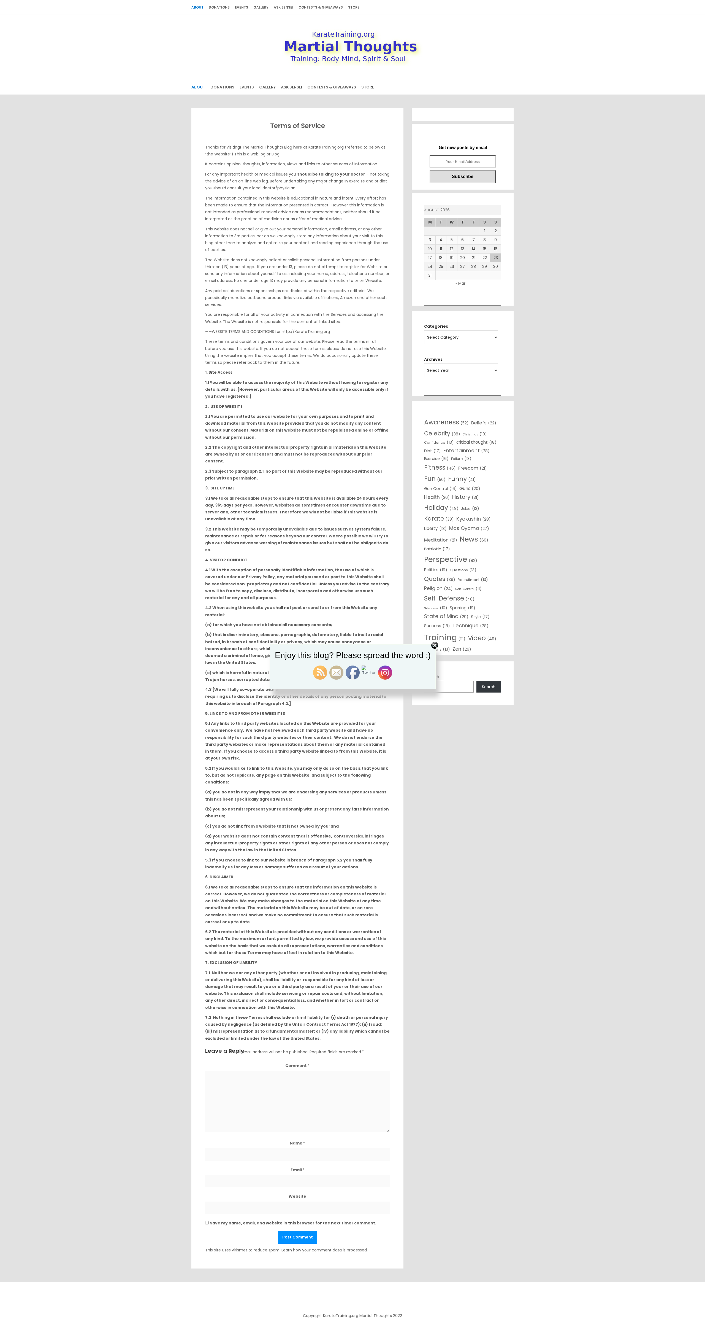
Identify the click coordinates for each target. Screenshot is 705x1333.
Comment (297, 1065)
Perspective (450, 559)
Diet (432, 451)
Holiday (441, 507)
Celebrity (442, 433)
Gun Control (440, 488)
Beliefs (483, 423)
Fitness (440, 467)
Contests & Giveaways (321, 7)
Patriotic (437, 549)
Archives (433, 359)
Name (297, 1143)
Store (353, 7)
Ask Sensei (283, 7)
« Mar (460, 283)
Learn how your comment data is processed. (324, 1250)
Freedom (472, 468)
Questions (463, 570)
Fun (435, 478)
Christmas (475, 434)
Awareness (446, 422)
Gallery (261, 7)
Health (437, 497)
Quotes (439, 579)
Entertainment (466, 450)
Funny (462, 479)
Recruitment (473, 579)
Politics (435, 570)
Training (444, 637)
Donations (219, 7)
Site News (435, 608)
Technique (470, 625)
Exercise (436, 458)
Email (298, 1170)
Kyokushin (473, 518)
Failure (461, 458)
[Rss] (352, 1299)
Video (482, 638)
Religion (438, 588)
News (474, 539)
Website (297, 1196)
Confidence (439, 442)
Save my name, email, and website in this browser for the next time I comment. (293, 1223)
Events (241, 7)
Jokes (470, 508)
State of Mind (446, 616)
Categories (436, 326)
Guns (469, 488)
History (465, 497)
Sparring (462, 608)
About (197, 7)
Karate (439, 519)
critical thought (476, 442)
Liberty (435, 528)
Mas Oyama (469, 528)
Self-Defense (449, 598)
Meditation (440, 540)
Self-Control (468, 588)
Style (480, 617)
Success (437, 626)
